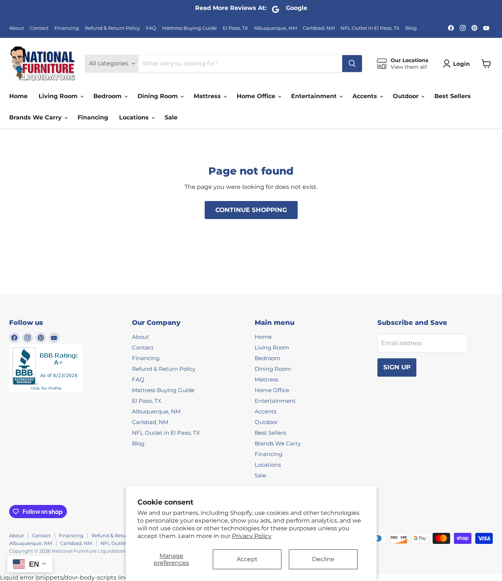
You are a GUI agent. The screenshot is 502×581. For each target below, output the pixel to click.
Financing (66, 28)
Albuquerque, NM (275, 28)
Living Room (59, 96)
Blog (411, 28)
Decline (323, 559)
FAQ (151, 28)
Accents (365, 96)
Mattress (208, 96)
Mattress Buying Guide (189, 28)
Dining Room (158, 96)
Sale (171, 117)
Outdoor (406, 96)
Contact (39, 28)
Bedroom (108, 96)
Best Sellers (452, 96)
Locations (135, 117)
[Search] (352, 63)
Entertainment (314, 96)
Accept (247, 559)
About (16, 28)
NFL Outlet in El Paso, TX (370, 28)
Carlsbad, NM (319, 28)
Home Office (257, 96)
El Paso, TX (235, 28)
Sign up (396, 367)
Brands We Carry (36, 117)
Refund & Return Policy (112, 28)
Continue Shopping (251, 210)
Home (18, 96)
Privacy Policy (252, 535)
